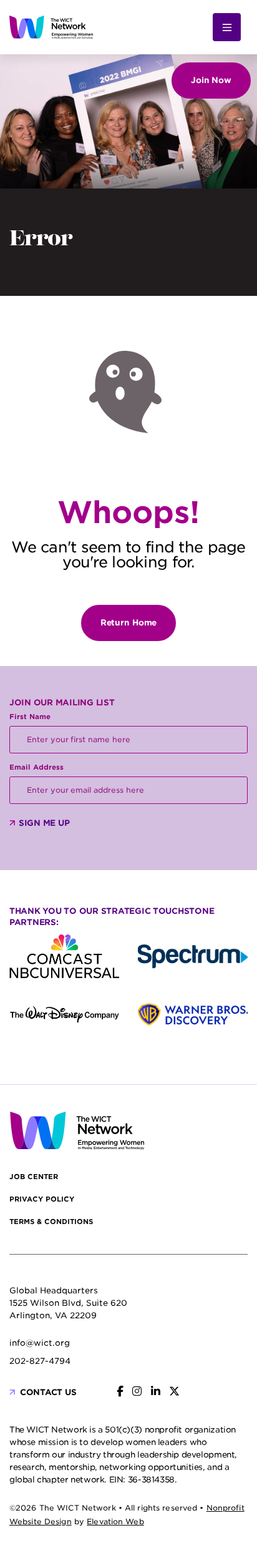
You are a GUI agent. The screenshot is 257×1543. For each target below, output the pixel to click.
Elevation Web (115, 1521)
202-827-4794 (39, 1361)
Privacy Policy (41, 1199)
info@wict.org (39, 1343)
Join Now (211, 80)
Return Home (128, 622)
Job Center (33, 1176)
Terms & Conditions (51, 1221)
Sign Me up (44, 823)
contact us (48, 1392)
